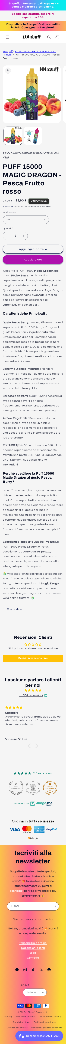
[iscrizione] (55, 906)
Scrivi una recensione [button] (33, 658)
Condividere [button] (14, 609)
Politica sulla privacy (50, 1017)
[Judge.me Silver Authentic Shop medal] (16, 788)
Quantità (8, 228)
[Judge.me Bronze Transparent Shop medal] (50, 788)
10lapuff (8, 51)
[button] (7, 37)
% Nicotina (9, 212)
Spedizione (8, 206)
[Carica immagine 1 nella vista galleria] (13, 136)
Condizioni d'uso (21, 1022)
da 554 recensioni (31, 695)
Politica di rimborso (26, 1017)
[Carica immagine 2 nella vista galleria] (33, 136)
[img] (33, 690)
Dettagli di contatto (17, 1028)
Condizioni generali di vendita (46, 1028)
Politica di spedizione (45, 1022)
